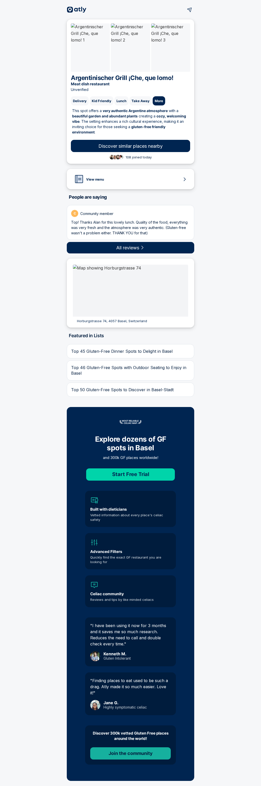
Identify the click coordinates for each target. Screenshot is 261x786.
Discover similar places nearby (130, 146)
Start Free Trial (130, 474)
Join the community (131, 753)
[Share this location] (189, 9)
